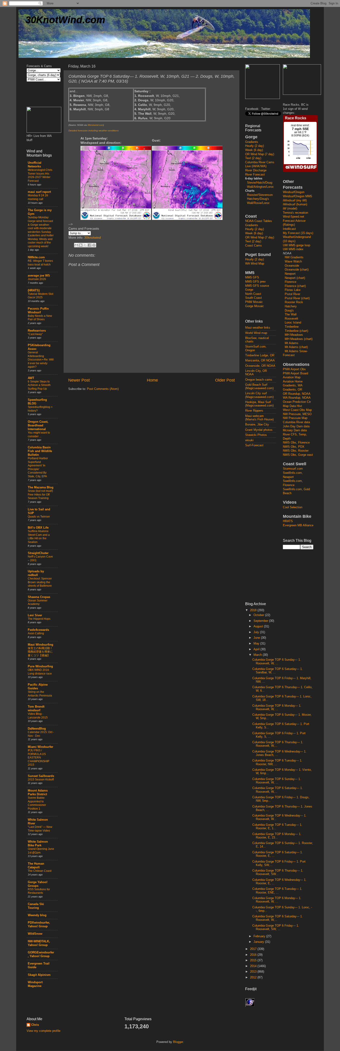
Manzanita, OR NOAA (260, 360)
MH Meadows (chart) (298, 339)
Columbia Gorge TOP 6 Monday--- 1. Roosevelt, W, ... (276, 707)
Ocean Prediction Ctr (297, 402)
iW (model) (290, 208)
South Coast (253, 297)
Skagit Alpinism (39, 975)
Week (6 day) (254, 150)
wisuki (249, 440)
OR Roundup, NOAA (296, 393)
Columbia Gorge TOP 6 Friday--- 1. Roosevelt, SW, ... (275, 927)
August (258, 626)
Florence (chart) (295, 286)
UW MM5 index (293, 249)
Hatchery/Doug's (258, 198)
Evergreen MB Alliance (298, 525)
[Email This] (76, 245)
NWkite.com (36, 257)
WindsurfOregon (293, 192)
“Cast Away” (35, 334)
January (259, 941)
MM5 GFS (252, 277)
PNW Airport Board (295, 373)
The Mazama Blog (40, 487)
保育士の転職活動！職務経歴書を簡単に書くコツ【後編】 (40, 652)
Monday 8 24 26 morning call (38, 197)
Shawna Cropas (39, 597)
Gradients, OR (292, 389)
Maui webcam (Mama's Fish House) (259, 417)
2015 (253, 960)
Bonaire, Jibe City (257, 424)
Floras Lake (292, 290)
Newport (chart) (295, 278)
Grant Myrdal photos (258, 429)
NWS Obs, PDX (293, 446)
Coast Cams (253, 245)
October (259, 615)
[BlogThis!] (80, 245)
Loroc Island (293, 322)
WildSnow (35, 933)
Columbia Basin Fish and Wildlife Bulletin (40, 451)
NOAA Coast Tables (258, 221)
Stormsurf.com (293, 468)
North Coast (253, 294)
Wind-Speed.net (293, 216)
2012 (253, 977)
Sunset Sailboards (41, 776)
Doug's (289, 310)
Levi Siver (35, 615)
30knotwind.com (95, 125)
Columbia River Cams (259, 162)
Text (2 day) (253, 158)
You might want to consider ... (39, 434)
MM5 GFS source (257, 285)
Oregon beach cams (258, 379)
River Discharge (255, 170)
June (257, 637)
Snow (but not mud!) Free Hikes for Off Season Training (40, 494)
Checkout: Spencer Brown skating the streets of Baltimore (40, 582)
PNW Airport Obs (294, 369)
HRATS (288, 521)
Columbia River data (296, 422)
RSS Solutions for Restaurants (39, 891)
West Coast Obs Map (297, 410)
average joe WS (39, 275)
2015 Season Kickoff (41, 779)
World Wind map (256, 333)
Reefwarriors (37, 330)
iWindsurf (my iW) (295, 200)
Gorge (249, 289)
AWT (31, 378)
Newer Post (79, 380)
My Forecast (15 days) (298, 233)
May (256, 643)
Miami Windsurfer (40, 747)
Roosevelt (291, 318)
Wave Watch (293, 261)
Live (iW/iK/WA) (255, 166)
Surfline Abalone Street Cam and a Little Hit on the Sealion (39, 537)
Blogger (178, 1042)
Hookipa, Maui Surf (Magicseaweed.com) (259, 404)
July (256, 632)
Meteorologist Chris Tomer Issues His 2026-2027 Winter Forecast (40, 175)
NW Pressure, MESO (297, 414)
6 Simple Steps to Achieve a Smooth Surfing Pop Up (39, 385)
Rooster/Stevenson (260, 195)
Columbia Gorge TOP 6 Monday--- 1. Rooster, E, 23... (276, 835)
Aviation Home (293, 381)
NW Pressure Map (295, 418)
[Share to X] (85, 245)
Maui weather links (257, 327)
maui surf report (39, 192)
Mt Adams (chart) (296, 347)
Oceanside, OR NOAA (260, 365)
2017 (253, 949)
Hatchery (291, 306)
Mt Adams (291, 343)
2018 (253, 610)
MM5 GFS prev (255, 281)
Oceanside (292, 265)
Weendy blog (37, 915)
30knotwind (92, 237)
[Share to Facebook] (89, 245)
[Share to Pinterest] (94, 245)
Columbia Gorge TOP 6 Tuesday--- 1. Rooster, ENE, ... (277, 890)
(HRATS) (34, 290)
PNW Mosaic (254, 302)
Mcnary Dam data (295, 430)
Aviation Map (291, 377)
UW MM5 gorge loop (296, 245)
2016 (253, 954)
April (256, 649)
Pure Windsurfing (40, 666)
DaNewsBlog (37, 728)
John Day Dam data (296, 426)
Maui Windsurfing (40, 644)
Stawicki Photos (256, 435)
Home (152, 380)
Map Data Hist (292, 406)
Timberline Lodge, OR (259, 355)
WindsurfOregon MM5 (297, 196)
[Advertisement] (263, 524)
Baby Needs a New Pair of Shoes (40, 317)
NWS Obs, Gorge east (298, 454)
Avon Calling (36, 633)
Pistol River (292, 294)
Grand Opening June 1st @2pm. (41, 850)
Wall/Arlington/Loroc (260, 186)
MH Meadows (294, 334)
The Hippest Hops (39, 618)
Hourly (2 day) (254, 146)
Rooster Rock (294, 302)
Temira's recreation (295, 212)
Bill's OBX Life (38, 527)
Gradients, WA (293, 385)
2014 (253, 966)
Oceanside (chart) (297, 269)
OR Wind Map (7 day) (259, 154)
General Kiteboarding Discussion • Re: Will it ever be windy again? (41, 359)
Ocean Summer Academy (37, 602)
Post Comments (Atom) (103, 389)
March (258, 654)
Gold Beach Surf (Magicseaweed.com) (259, 386)
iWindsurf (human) (295, 204)
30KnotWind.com (65, 19)
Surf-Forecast (254, 445)
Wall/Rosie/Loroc (258, 203)
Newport (290, 273)
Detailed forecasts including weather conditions (93, 130)
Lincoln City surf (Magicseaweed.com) (259, 395)
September (261, 621)
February (259, 936)
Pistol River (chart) (297, 298)
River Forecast (255, 174)
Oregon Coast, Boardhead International (38, 425)
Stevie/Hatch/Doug (259, 182)
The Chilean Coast (39, 870)
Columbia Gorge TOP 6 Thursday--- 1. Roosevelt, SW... (277, 872)
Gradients (251, 142)
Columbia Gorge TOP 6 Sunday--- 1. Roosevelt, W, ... (276, 661)
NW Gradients (294, 257)
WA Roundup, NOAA (297, 397)
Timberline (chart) (296, 331)
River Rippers (254, 410)
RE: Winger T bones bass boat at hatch (40, 262)
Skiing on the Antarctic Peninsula (40, 693)
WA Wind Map (254, 263)
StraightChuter (38, 553)
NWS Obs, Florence (296, 442)
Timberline (292, 326)
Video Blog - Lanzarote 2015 (38, 715)
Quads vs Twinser (39, 516)
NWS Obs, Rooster (296, 450)
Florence (290, 282)
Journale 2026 (37, 279)
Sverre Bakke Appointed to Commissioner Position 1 (37, 803)
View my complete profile (43, 1031)
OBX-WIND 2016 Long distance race (40, 671)
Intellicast (289, 229)
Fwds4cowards (38, 630)
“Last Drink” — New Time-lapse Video (40, 828)
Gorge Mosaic (254, 306)
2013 (253, 971)
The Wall (291, 314)
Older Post (225, 380)
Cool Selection (292, 507)
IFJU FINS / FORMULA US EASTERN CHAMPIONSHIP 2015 (38, 757)
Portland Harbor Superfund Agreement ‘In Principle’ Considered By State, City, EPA (38, 467)
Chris (35, 1024)
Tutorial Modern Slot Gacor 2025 (40, 295)
